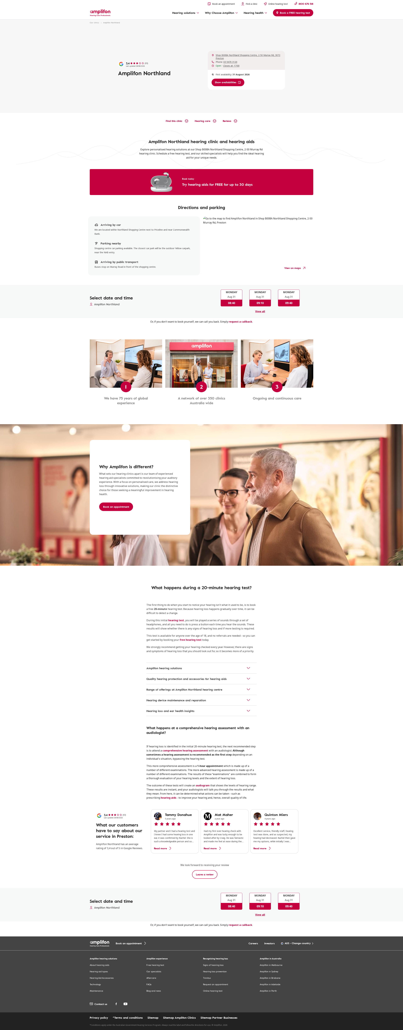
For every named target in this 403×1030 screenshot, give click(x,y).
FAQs (148, 984)
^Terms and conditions (128, 1018)
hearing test (176, 620)
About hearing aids (99, 965)
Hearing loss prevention (215, 971)
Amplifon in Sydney (269, 971)
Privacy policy (99, 1018)
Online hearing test (212, 990)
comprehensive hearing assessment (185, 750)
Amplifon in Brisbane (270, 978)
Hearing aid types (99, 971)
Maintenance (96, 990)
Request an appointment (215, 984)
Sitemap (153, 1018)
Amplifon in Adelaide (270, 984)
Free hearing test (155, 965)
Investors (269, 943)
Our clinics (94, 22)
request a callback (240, 321)
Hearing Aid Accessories (102, 978)
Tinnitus (207, 978)
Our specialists (153, 971)
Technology (95, 984)
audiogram (203, 785)
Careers (253, 943)
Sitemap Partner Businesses (219, 1018)
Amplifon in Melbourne (271, 965)
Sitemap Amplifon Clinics (179, 1018)
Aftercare (151, 978)
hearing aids (168, 797)
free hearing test (191, 640)
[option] (175, 831)
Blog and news (153, 990)
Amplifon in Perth (268, 990)
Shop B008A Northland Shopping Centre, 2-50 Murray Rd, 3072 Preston (248, 57)
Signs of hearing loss (213, 965)
